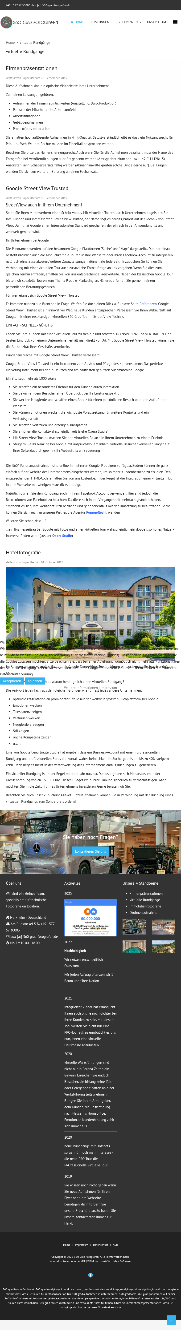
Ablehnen (35, 681)
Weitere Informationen (81, 687)
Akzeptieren (12, 681)
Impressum (109, 687)
